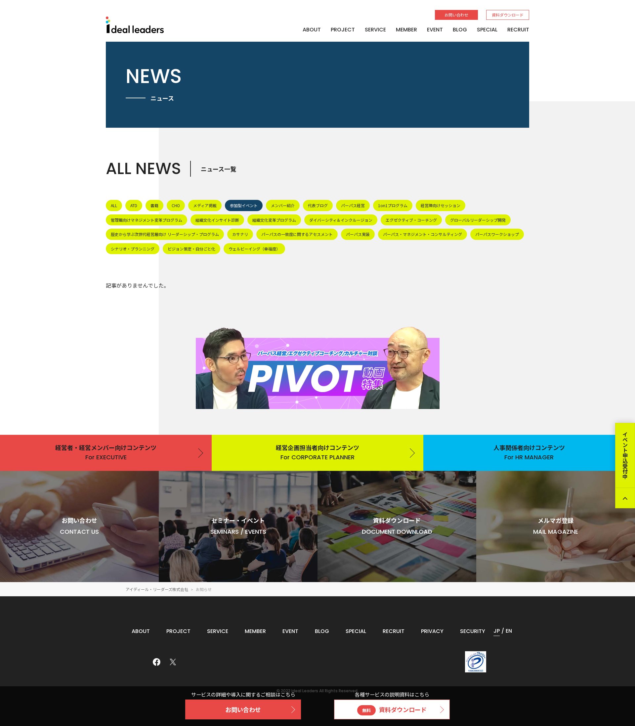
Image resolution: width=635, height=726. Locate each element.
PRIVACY (432, 631)
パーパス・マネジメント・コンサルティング (422, 234)
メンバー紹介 (283, 205)
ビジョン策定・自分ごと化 (191, 248)
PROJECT (343, 29)
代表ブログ (318, 205)
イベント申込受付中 (625, 455)
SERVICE (375, 29)
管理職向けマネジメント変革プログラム (146, 220)
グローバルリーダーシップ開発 (478, 220)
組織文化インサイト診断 (217, 220)
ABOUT (312, 29)
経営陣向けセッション (440, 205)
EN (509, 631)
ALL (114, 205)
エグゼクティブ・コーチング (411, 220)
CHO (176, 205)
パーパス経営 (353, 205)
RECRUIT (518, 29)
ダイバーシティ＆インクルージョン (340, 220)
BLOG (460, 29)
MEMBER (406, 29)
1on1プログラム (392, 205)
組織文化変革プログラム (274, 220)
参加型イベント (244, 205)
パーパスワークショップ (497, 234)
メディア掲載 (205, 205)
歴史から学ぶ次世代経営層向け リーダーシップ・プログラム (165, 234)
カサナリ (240, 234)
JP (496, 631)
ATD (133, 205)
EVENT (435, 29)
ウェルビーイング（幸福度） (254, 248)
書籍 (154, 205)
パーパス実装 (358, 234)
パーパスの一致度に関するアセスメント (297, 234)
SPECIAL (487, 29)
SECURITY (472, 631)
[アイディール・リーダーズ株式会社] (135, 25)
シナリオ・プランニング (132, 248)
